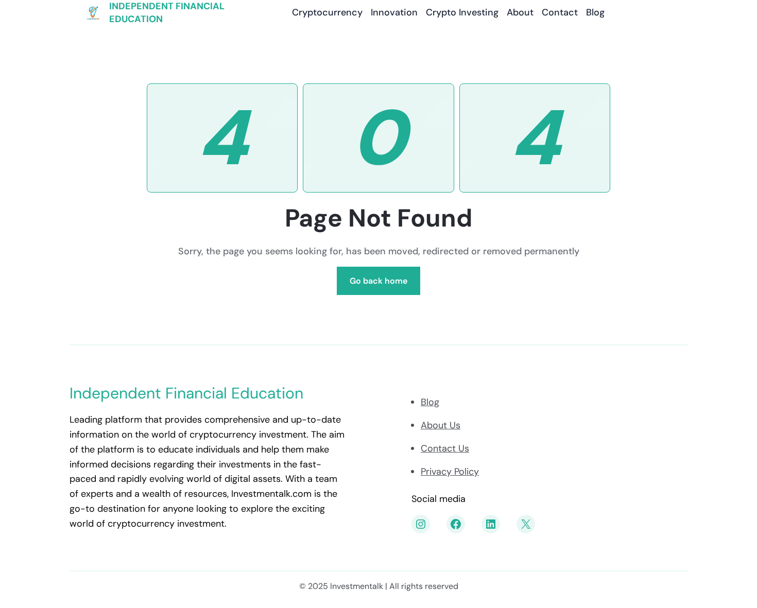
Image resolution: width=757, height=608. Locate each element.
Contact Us (445, 448)
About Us (440, 425)
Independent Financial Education (186, 393)
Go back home (378, 280)
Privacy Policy (450, 471)
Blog (430, 402)
